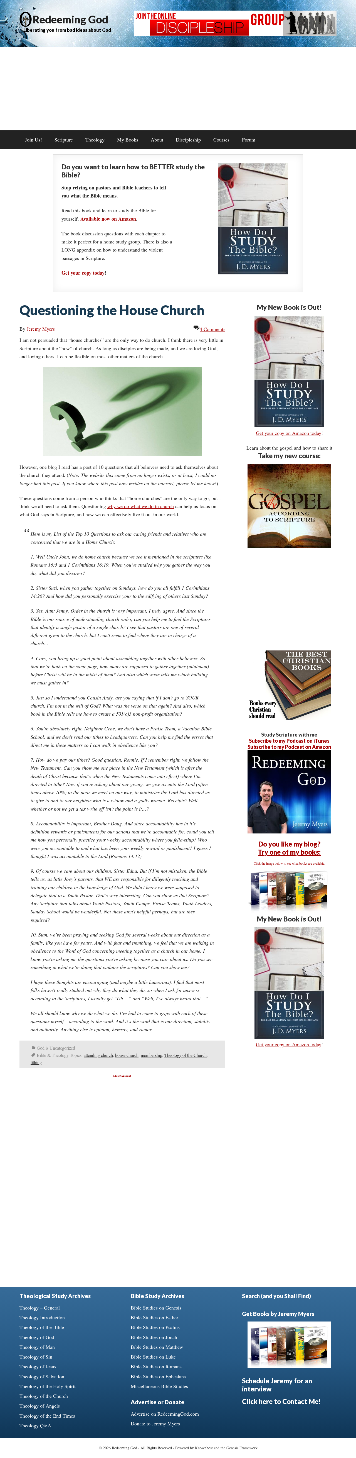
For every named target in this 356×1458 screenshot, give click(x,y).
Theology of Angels (39, 1405)
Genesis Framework (242, 1447)
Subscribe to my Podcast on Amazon (289, 747)
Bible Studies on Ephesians (158, 1376)
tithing (36, 1062)
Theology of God (36, 1337)
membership (151, 1055)
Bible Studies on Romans (156, 1366)
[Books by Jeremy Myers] (289, 910)
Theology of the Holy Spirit (47, 1386)
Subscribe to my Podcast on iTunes (289, 741)
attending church (98, 1055)
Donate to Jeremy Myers (155, 1423)
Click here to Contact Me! (281, 1401)
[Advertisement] (178, 89)
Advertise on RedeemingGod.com (165, 1413)
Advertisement (122, 1076)
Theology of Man (37, 1347)
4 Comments (212, 329)
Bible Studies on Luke (153, 1356)
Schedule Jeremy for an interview (277, 1385)
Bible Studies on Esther (154, 1317)
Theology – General (39, 1307)
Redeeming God (70, 19)
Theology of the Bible (41, 1327)
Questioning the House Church (111, 310)
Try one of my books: (289, 852)
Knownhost (204, 1447)
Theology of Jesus (37, 1366)
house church (127, 1055)
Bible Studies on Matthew (157, 1347)
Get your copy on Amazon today (288, 433)
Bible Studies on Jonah (154, 1337)
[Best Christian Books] (289, 718)
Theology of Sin (35, 1356)
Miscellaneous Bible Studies (159, 1386)
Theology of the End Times (47, 1415)
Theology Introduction (42, 1317)
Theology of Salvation (41, 1376)
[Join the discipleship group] (235, 33)
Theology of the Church (185, 1055)
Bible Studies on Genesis (156, 1307)
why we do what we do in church (140, 506)
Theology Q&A (35, 1425)
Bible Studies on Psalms (155, 1327)
